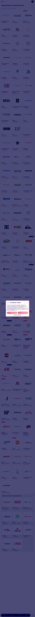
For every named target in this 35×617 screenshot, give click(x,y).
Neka (12, 312)
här (25, 309)
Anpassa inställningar (17, 314)
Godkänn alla (23, 312)
